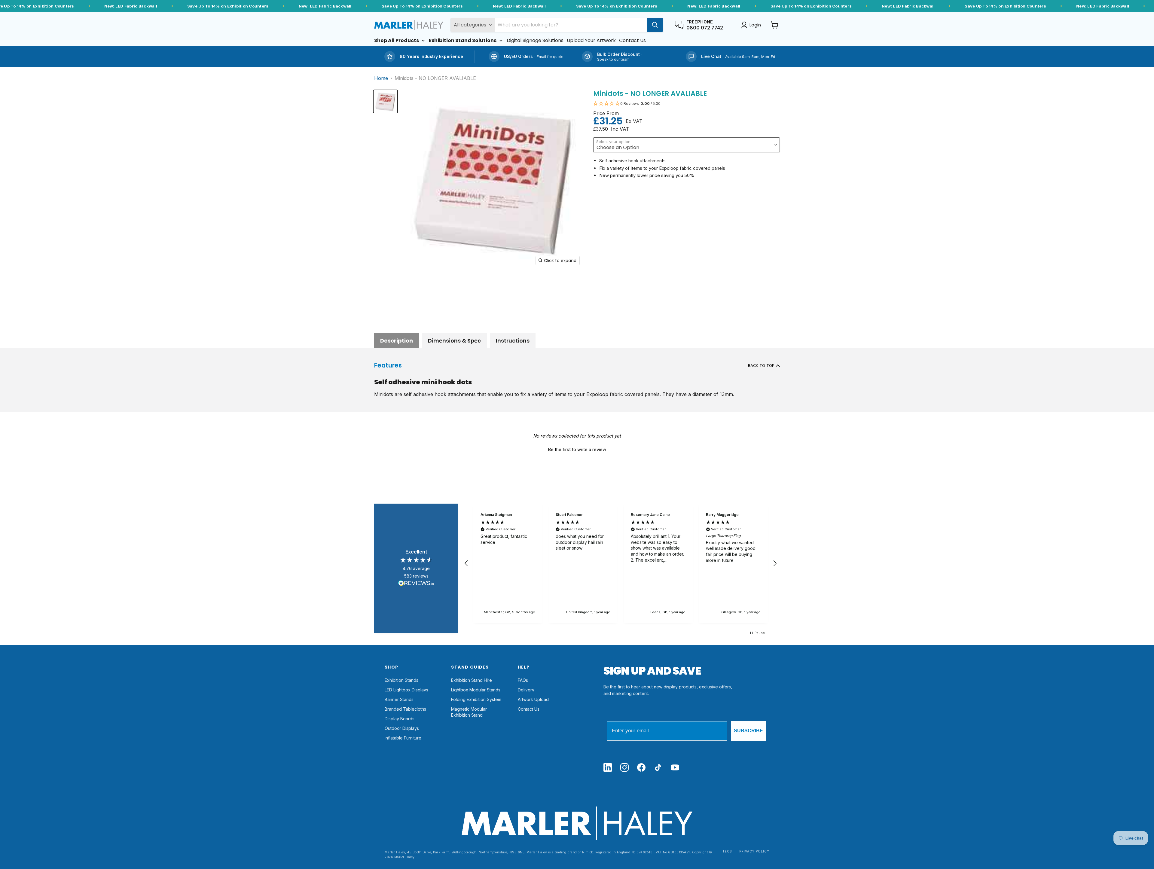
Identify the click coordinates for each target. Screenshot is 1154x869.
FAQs (523, 680)
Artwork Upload (533, 699)
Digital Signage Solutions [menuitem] (535, 40)
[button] (686, 104)
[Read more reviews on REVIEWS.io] (416, 584)
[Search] (655, 25)
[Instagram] (624, 768)
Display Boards (399, 718)
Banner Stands (399, 699)
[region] (620, 563)
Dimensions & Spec (454, 340)
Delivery (526, 689)
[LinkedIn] (607, 768)
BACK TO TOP (762, 365)
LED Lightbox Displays (406, 689)
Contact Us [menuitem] (632, 40)
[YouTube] (675, 768)
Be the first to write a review (577, 449)
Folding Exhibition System (476, 699)
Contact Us (528, 709)
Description (396, 340)
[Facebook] (641, 768)
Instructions (513, 340)
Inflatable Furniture (403, 737)
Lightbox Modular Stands (475, 689)
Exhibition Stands (401, 680)
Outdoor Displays (402, 728)
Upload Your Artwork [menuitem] (591, 40)
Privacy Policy (754, 851)
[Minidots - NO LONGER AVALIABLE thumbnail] (385, 101)
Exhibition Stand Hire (471, 680)
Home (381, 78)
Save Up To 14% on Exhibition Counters (228, 6)
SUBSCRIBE (748, 730)
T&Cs (727, 851)
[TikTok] (658, 768)
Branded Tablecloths (405, 709)
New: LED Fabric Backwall (130, 6)
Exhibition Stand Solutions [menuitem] (462, 40)
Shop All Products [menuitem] (396, 40)
